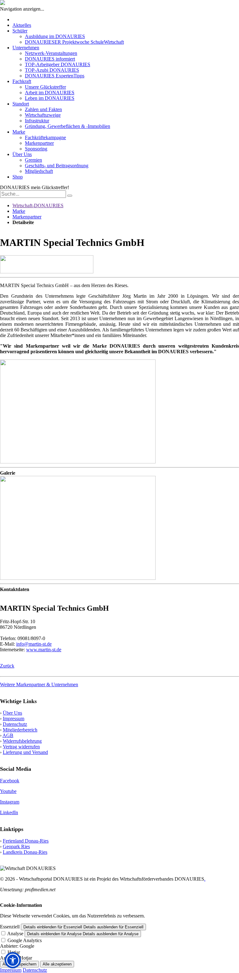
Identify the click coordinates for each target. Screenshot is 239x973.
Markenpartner (39, 143)
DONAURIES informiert (50, 58)
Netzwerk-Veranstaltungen (51, 53)
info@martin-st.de (34, 644)
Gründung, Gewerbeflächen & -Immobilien (67, 126)
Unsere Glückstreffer (45, 87)
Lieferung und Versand (25, 752)
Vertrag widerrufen (21, 746)
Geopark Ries (16, 846)
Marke (18, 131)
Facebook (9, 780)
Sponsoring (36, 148)
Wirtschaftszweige (43, 115)
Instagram (9, 801)
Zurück (7, 665)
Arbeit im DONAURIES (49, 92)
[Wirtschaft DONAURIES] (2, 3)
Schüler (19, 30)
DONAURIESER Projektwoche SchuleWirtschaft (74, 42)
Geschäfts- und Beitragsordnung (56, 165)
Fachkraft (21, 81)
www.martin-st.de (43, 649)
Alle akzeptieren (57, 964)
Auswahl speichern (19, 964)
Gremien (33, 160)
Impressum (13, 718)
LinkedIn (9, 812)
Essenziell (10, 926)
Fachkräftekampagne (45, 137)
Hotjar (13, 952)
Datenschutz (15, 724)
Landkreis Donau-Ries (25, 852)
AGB (7, 735)
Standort (20, 103)
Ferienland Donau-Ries (26, 840)
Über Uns (22, 154)
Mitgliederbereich (20, 729)
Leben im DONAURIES (49, 98)
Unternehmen (25, 47)
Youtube (8, 791)
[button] (12, 960)
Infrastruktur (37, 120)
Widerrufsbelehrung (22, 741)
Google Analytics (24, 940)
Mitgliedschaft (39, 171)
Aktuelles (21, 25)
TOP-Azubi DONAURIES (52, 70)
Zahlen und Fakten (43, 109)
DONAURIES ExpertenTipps (54, 75)
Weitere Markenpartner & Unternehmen (39, 684)
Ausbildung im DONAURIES (55, 36)
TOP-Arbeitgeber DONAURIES (57, 64)
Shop (17, 176)
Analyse (15, 933)
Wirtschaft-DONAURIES (37, 205)
